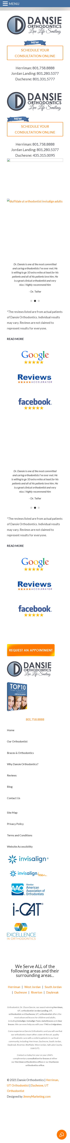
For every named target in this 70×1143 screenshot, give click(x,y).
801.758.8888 (43, 68)
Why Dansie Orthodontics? (22, 764)
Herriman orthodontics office (29, 1062)
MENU (14, 4)
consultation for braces (38, 1058)
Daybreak (52, 992)
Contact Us (13, 798)
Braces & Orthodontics (20, 752)
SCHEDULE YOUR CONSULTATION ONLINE (35, 53)
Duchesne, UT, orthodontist (38, 1014)
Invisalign (21, 1021)
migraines (57, 1024)
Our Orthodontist (17, 741)
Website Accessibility (20, 846)
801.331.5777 (44, 79)
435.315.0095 (44, 155)
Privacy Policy (15, 823)
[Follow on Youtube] (53, 1107)
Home (10, 730)
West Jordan (32, 987)
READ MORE (15, 339)
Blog (10, 786)
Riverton (36, 992)
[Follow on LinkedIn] (60, 1107)
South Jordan (53, 987)
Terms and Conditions (19, 835)
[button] (6, 4)
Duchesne (20, 992)
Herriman (14, 987)
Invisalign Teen (34, 1021)
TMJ (46, 1024)
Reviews (12, 775)
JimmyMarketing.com (37, 1096)
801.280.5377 (48, 73)
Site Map (12, 812)
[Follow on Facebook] (46, 1107)
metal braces (47, 1021)
